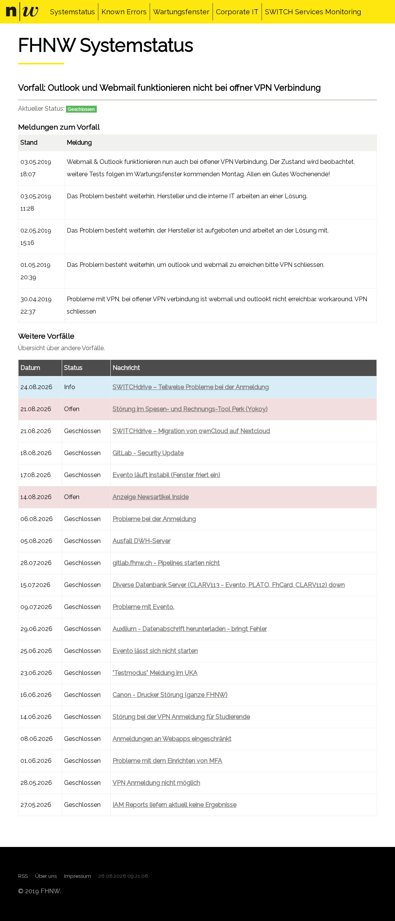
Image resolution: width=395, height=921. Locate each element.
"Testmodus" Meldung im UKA (155, 672)
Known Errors (124, 12)
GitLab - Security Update (148, 453)
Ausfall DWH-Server (141, 541)
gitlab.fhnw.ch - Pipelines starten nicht (166, 563)
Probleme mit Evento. (143, 607)
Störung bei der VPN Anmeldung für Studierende (181, 716)
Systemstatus (72, 12)
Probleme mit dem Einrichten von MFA (167, 760)
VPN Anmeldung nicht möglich (156, 782)
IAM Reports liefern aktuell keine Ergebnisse (174, 804)
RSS (23, 876)
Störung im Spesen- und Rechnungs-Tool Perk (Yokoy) (190, 409)
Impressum (77, 876)
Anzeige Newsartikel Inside (151, 497)
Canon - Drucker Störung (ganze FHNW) (170, 694)
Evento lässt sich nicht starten (155, 650)
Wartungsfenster (181, 12)
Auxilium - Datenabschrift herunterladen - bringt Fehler (190, 629)
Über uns (46, 876)
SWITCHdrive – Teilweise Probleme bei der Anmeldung (191, 387)
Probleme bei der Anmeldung (154, 519)
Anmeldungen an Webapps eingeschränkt (172, 738)
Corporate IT (237, 12)
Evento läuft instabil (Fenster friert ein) (166, 475)
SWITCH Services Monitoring (313, 12)
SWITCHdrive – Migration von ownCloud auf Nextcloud (191, 431)
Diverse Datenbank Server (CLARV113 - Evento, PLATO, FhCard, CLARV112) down (229, 585)
